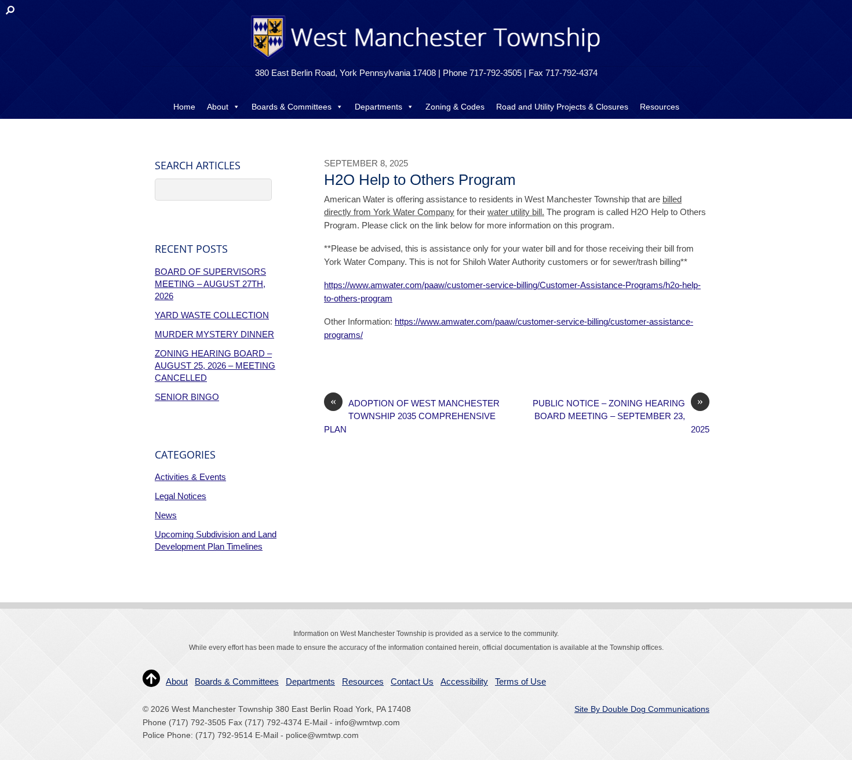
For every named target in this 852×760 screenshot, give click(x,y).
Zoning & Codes (455, 106)
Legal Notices (180, 496)
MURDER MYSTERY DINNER (214, 334)
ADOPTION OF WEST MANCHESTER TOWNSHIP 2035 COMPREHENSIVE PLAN (412, 415)
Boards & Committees (292, 106)
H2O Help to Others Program (420, 179)
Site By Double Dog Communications (641, 709)
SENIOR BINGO (187, 397)
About (217, 106)
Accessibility (464, 681)
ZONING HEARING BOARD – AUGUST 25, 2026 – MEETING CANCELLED (215, 365)
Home (184, 106)
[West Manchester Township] (424, 59)
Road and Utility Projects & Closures (562, 106)
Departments (378, 106)
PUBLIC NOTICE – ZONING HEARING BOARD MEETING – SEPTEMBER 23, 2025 (621, 415)
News (166, 515)
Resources (659, 106)
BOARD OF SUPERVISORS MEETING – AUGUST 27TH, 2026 (210, 284)
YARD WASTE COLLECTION (212, 315)
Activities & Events (190, 477)
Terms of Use (520, 681)
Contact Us (426, 129)
